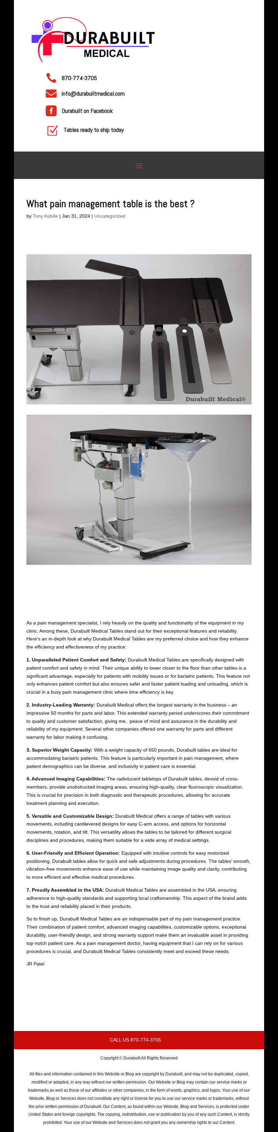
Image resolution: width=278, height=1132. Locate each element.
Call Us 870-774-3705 (135, 1039)
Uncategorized (109, 216)
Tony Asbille (45, 216)
